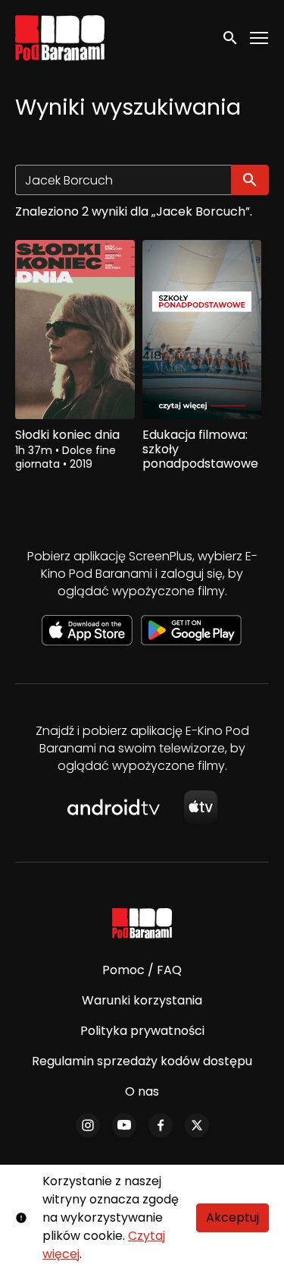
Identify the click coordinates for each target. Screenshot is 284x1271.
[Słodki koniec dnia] (75, 329)
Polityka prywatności (142, 1030)
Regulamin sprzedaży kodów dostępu (142, 1061)
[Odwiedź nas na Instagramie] (88, 1125)
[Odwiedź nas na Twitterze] (197, 1125)
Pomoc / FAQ (142, 970)
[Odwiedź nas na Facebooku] (160, 1125)
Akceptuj (232, 1217)
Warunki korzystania (142, 1000)
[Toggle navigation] (260, 38)
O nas (142, 1091)
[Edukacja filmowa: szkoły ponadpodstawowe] (202, 329)
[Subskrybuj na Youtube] (124, 1125)
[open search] (231, 37)
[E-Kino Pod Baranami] (142, 923)
